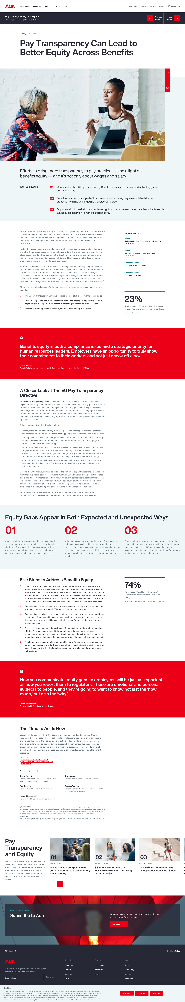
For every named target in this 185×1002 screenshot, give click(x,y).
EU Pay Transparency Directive (38, 401)
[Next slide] (60, 884)
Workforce (129, 978)
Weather (128, 974)
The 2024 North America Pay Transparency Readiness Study (157, 869)
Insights (48, 6)
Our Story (69, 965)
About (58, 6)
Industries (37, 6)
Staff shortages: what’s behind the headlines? (34, 760)
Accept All (156, 993)
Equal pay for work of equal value (31, 758)
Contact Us (133, 6)
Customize (126, 993)
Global (175, 6)
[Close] (181, 993)
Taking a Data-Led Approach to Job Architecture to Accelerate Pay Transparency (70, 870)
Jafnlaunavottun (26, 763)
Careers (145, 6)
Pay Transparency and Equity (22, 16)
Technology (129, 969)
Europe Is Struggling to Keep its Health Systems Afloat (37, 762)
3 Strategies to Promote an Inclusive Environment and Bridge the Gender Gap (114, 870)
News (161, 6)
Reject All (142, 993)
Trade (127, 965)
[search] (66, 6)
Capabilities (24, 6)
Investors (153, 6)
